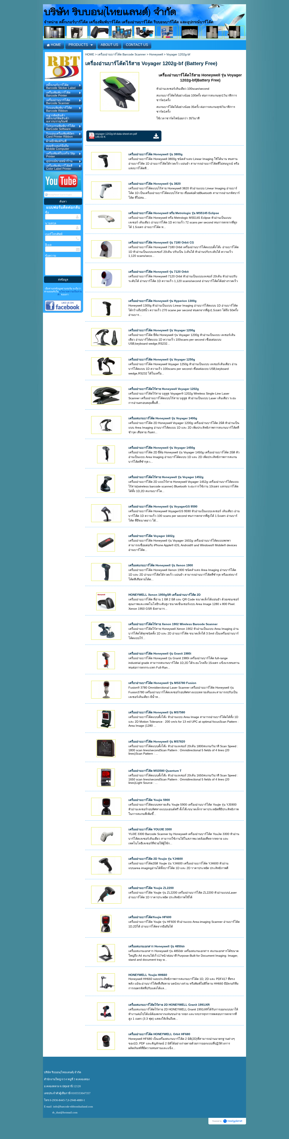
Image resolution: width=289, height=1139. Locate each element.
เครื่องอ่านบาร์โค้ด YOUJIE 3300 (150, 829)
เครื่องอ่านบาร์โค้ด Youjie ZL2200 (151, 888)
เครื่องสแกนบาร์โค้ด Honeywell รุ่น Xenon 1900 (160, 565)
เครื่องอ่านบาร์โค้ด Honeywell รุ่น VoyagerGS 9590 (162, 506)
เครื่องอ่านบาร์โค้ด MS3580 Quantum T (155, 770)
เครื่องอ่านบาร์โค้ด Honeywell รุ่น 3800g (155, 154)
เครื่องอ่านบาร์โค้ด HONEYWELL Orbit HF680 (159, 1034)
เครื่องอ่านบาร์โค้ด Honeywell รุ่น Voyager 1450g (161, 447)
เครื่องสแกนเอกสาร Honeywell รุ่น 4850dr (156, 946)
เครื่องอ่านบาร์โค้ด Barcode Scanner (122, 54)
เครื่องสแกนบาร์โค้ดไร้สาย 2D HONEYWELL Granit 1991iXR (169, 1004)
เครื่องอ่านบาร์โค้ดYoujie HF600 (149, 917)
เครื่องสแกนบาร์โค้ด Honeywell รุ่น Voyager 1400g (162, 418)
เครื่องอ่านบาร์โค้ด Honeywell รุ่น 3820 (154, 183)
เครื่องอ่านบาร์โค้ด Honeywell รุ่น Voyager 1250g (161, 359)
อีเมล (48, 244)
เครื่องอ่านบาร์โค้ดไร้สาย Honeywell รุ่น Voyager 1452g (166, 477)
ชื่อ (47, 212)
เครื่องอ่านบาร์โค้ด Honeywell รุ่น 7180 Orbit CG (161, 242)
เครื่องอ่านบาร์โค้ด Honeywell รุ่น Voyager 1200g (161, 330)
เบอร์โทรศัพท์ (53, 234)
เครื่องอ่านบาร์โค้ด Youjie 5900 (149, 800)
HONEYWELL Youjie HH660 (147, 975)
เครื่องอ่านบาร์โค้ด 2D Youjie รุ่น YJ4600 (155, 858)
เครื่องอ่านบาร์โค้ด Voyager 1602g (151, 536)
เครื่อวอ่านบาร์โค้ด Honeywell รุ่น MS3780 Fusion (162, 683)
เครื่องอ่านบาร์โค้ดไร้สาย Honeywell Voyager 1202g (163, 389)
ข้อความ (50, 255)
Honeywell (156, 54)
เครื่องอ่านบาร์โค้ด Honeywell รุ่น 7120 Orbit (158, 271)
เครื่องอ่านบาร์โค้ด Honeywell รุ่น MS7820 (156, 741)
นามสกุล (50, 223)
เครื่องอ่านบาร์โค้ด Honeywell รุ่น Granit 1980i (159, 653)
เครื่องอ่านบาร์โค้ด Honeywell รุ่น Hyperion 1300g (162, 301)
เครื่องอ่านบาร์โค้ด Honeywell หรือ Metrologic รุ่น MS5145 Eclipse (173, 213)
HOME (89, 54)
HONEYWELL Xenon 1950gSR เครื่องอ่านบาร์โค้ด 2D (164, 594)
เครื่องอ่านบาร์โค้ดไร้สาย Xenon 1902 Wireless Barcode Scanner (172, 624)
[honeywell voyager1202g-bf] (119, 90)
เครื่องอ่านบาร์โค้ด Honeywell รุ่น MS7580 (156, 712)
